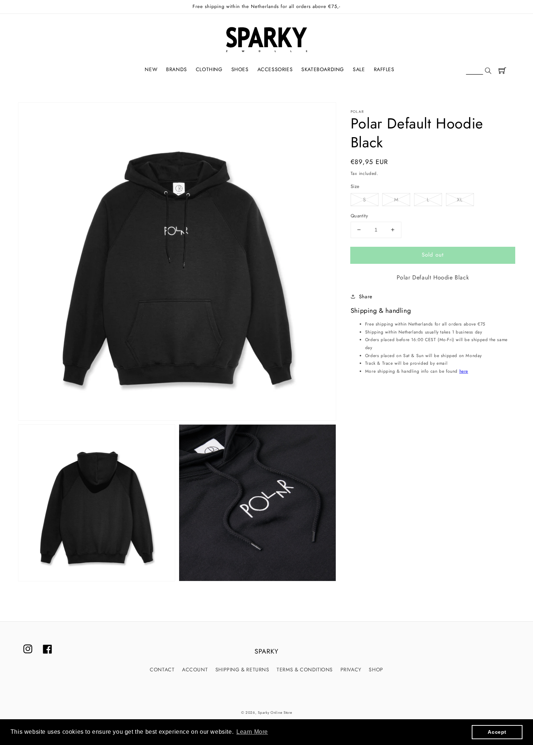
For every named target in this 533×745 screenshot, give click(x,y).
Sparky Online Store (275, 712)
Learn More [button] (252, 732)
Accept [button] (497, 732)
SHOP (376, 669)
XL (460, 199)
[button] (478, 71)
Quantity (359, 215)
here (463, 371)
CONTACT (162, 669)
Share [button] (365, 296)
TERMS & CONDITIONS (305, 669)
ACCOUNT (195, 669)
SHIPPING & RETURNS (242, 669)
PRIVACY (350, 669)
